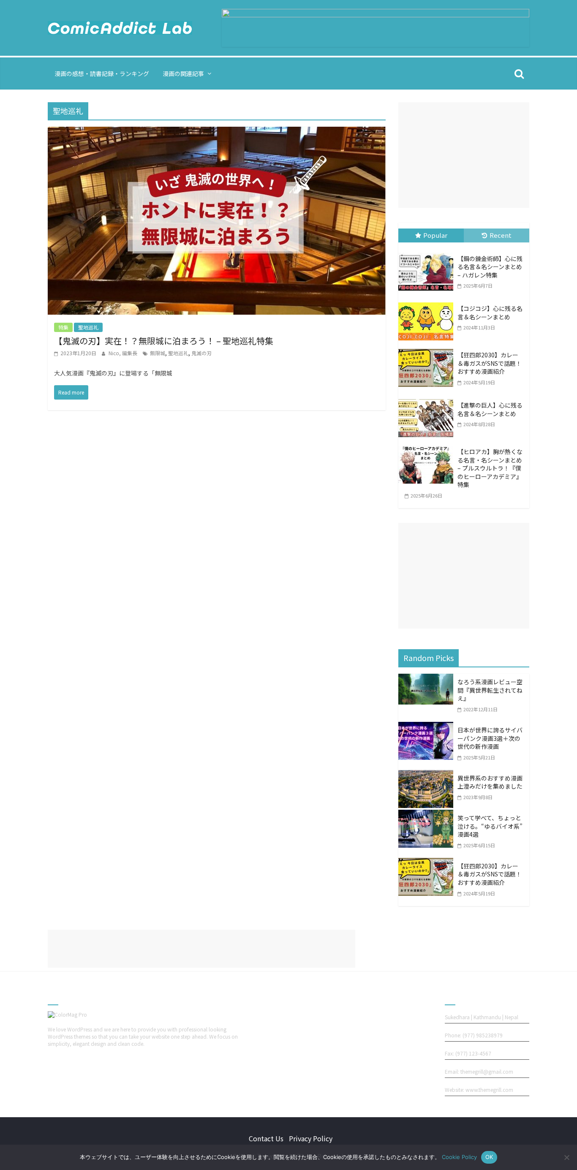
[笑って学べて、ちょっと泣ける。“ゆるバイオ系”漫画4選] (427, 815)
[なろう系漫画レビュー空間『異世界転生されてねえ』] (427, 679)
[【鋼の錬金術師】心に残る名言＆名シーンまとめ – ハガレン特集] (427, 254)
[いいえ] (566, 1157)
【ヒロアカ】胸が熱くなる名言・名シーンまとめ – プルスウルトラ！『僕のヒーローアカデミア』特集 (490, 468)
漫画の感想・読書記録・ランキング (101, 73)
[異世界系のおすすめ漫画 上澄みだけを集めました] (427, 776)
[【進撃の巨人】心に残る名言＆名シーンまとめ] (427, 401)
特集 (63, 327)
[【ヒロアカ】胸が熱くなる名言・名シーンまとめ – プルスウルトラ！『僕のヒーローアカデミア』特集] (427, 447)
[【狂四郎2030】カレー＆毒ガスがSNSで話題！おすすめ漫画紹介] (427, 350)
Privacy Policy (310, 1138)
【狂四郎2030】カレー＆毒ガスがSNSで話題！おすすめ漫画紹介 (489, 363)
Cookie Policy (459, 1157)
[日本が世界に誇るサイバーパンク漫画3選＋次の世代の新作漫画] (427, 728)
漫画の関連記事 (183, 73)
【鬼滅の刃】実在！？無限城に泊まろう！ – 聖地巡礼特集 (163, 341)
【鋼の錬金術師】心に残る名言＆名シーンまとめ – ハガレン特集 (490, 266)
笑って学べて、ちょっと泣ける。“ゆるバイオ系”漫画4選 (490, 826)
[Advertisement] (463, 155)
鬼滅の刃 (201, 352)
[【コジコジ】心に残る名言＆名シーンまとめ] (427, 304)
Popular (435, 235)
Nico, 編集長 (124, 352)
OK (489, 1157)
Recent (501, 235)
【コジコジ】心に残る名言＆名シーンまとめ (490, 312)
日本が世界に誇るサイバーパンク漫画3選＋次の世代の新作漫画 (490, 738)
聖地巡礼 (88, 327)
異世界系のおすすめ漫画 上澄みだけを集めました (490, 782)
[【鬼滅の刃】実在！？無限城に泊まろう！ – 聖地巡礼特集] (217, 132)
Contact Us (266, 1138)
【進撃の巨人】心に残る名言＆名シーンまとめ (490, 409)
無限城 (157, 352)
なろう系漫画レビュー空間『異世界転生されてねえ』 (490, 690)
